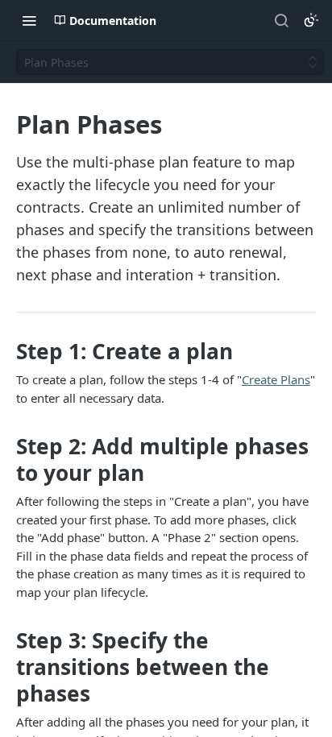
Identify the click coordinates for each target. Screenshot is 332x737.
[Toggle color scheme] (311, 20)
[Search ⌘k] (281, 20)
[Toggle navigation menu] (29, 20)
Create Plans (276, 379)
